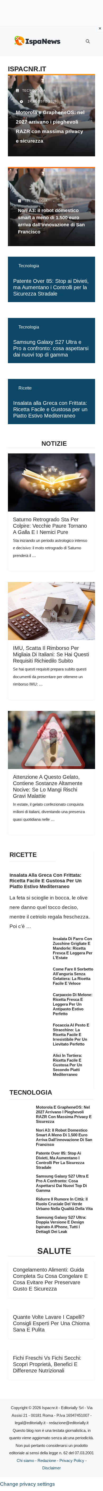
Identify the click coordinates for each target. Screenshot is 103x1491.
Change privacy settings (27, 1484)
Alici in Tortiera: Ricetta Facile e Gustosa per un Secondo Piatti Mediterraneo (67, 1065)
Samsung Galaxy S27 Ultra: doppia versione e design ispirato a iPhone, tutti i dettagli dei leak (61, 1224)
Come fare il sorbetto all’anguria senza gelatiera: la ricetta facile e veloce (73, 976)
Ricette (25, 388)
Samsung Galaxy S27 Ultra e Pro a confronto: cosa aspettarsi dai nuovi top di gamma (50, 348)
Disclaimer (51, 1468)
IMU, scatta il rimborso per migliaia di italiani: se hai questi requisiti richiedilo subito (51, 654)
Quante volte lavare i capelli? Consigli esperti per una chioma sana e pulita (51, 1323)
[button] (88, 41)
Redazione (47, 1460)
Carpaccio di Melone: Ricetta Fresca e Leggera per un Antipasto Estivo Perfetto (72, 1004)
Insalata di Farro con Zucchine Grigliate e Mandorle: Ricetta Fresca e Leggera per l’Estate (72, 948)
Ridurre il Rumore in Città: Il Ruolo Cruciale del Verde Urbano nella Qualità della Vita (64, 1204)
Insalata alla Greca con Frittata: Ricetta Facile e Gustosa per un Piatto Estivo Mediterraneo (50, 409)
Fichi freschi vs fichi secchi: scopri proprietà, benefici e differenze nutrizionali (47, 1364)
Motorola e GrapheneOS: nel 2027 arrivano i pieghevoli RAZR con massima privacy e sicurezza (64, 1114)
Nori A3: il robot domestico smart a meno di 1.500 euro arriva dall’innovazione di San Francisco (64, 1137)
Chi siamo (25, 1460)
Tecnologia (28, 266)
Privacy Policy (71, 1460)
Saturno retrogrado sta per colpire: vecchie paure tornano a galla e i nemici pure (50, 526)
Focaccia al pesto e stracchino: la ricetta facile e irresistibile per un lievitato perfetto (71, 1034)
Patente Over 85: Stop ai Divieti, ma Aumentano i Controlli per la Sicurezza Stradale (51, 287)
